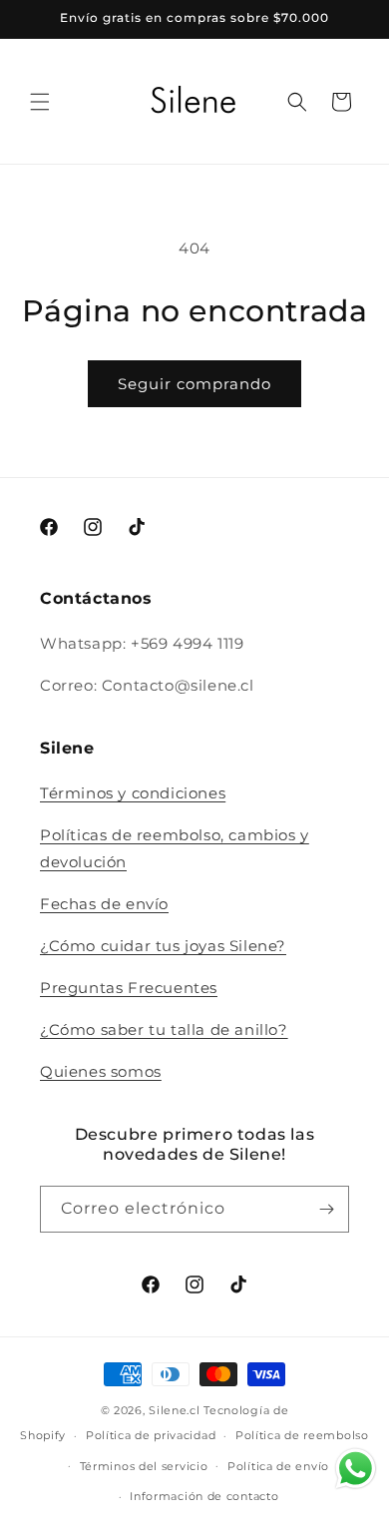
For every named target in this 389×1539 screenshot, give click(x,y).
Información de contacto (204, 1496)
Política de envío (278, 1466)
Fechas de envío (104, 903)
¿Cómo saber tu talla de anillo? (164, 1029)
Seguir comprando (194, 383)
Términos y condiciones (132, 792)
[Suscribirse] (326, 1209)
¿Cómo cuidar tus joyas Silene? (163, 945)
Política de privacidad (150, 1435)
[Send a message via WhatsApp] (355, 1468)
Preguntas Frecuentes (128, 987)
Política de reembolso (302, 1435)
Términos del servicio (144, 1466)
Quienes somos (101, 1071)
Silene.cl (174, 1410)
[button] (40, 102)
